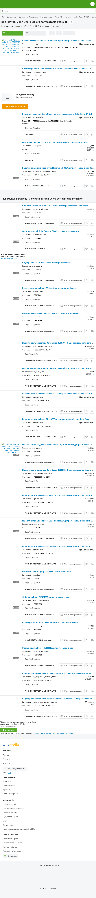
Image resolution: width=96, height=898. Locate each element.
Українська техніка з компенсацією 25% (19, 829)
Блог (5, 821)
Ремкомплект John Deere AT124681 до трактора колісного (49, 288)
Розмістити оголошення (15, 107)
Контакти (6, 763)
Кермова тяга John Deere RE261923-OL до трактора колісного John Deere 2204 (58, 394)
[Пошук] (92, 11)
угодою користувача (65, 733)
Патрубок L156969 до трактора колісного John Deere (46, 572)
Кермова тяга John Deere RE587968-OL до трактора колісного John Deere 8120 (58, 495)
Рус (9, 773)
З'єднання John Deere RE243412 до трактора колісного (47, 648)
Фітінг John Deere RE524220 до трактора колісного (45, 597)
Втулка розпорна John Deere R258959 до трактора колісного (50, 622)
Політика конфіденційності (13, 809)
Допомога (6, 759)
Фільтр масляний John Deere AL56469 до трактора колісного (50, 231)
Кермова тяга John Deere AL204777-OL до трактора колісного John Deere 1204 (58, 419)
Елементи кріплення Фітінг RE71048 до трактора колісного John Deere (55, 206)
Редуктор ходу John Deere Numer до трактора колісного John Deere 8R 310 (57, 114)
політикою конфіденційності (43, 733)
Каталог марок (8, 825)
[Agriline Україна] (15, 4)
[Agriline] (2, 16)
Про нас (6, 755)
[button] (92, 4)
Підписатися (8, 730)
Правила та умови (10, 804)
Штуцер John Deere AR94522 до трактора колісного (46, 263)
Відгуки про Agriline (10, 817)
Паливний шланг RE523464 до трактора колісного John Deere (50, 314)
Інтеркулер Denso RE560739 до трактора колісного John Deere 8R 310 (54, 142)
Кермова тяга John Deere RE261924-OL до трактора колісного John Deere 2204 (58, 546)
